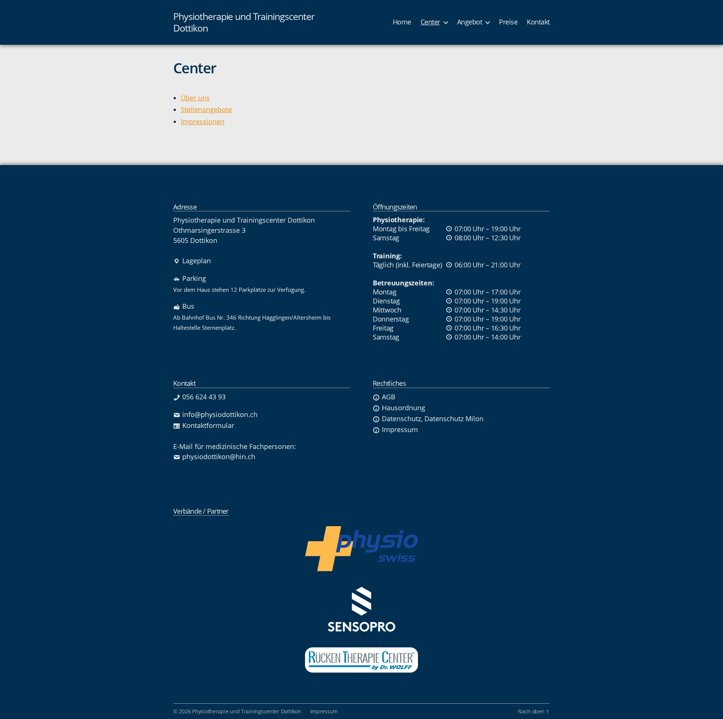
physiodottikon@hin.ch (218, 456)
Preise (508, 22)
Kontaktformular (208, 425)
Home (402, 22)
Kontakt (538, 22)
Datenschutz (401, 418)
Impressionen (202, 121)
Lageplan (196, 260)
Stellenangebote (206, 109)
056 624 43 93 (204, 396)
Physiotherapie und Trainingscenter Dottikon (243, 22)
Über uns (195, 97)
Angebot (469, 22)
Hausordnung (403, 407)
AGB (388, 396)
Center (430, 22)
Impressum (400, 429)
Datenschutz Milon (454, 418)
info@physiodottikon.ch (220, 414)
